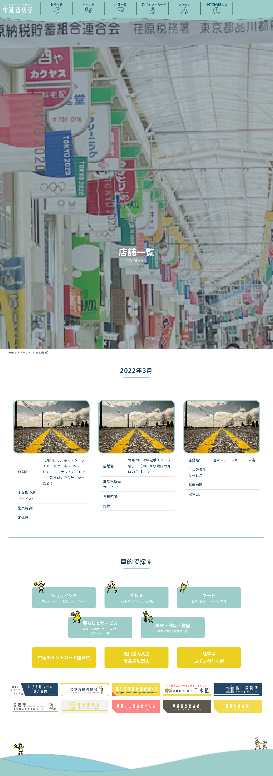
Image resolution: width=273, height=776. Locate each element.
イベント (26, 352)
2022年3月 (42, 352)
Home (13, 352)
